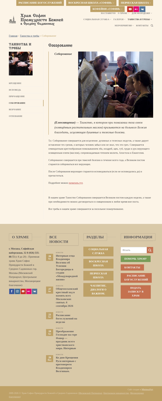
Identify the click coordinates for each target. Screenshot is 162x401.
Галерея (118, 19)
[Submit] (150, 250)
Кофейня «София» (106, 8)
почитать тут (76, 183)
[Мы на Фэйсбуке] (11, 291)
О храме (122, 13)
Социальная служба (96, 19)
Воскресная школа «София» (90, 2)
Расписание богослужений (40, 2)
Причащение (17, 96)
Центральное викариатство (116, 393)
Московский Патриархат (90, 393)
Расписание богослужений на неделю (66, 319)
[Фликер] (136, 9)
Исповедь (15, 90)
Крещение (15, 83)
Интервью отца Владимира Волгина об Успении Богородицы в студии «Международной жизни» (67, 267)
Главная (13, 35)
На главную (108, 13)
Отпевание (15, 116)
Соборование (17, 103)
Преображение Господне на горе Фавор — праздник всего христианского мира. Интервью (66, 340)
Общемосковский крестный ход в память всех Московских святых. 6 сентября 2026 (67, 297)
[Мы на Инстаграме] (17, 291)
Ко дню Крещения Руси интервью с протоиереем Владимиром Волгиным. (67, 364)
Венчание (15, 109)
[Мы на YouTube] (130, 9)
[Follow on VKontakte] (142, 9)
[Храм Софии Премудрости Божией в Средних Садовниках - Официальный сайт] (12, 19)
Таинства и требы (139, 19)
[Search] (152, 26)
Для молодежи (141, 13)
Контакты (142, 26)
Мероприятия (123, 26)
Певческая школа (135, 2)
